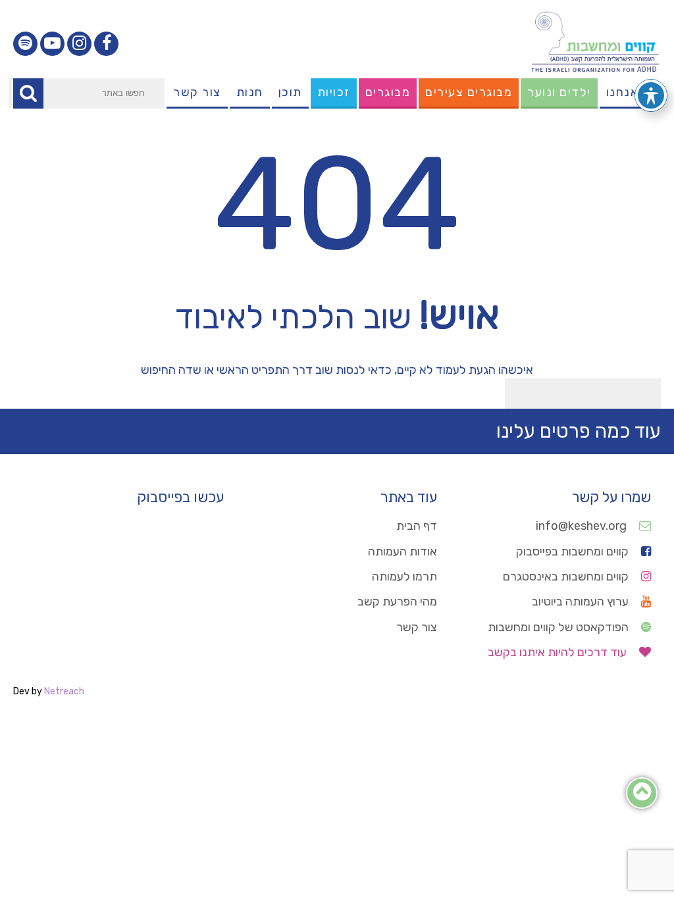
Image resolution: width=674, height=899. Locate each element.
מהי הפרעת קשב (397, 601)
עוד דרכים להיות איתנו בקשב (558, 652)
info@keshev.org (582, 526)
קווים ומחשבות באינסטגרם (567, 576)
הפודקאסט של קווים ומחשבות (559, 627)
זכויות (333, 92)
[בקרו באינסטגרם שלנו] (79, 44)
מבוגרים (388, 92)
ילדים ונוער (559, 92)
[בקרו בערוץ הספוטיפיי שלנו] (25, 44)
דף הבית (416, 526)
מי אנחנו (630, 92)
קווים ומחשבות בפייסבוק (573, 551)
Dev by (48, 691)
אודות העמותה (402, 551)
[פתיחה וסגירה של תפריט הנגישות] (651, 95)
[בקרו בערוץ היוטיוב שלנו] (52, 44)
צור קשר (197, 92)
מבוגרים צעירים (468, 92)
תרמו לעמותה (404, 576)
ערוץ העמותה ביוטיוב (581, 601)
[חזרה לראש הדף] (642, 795)
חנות (249, 92)
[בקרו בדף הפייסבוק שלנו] (106, 44)
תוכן (290, 92)
